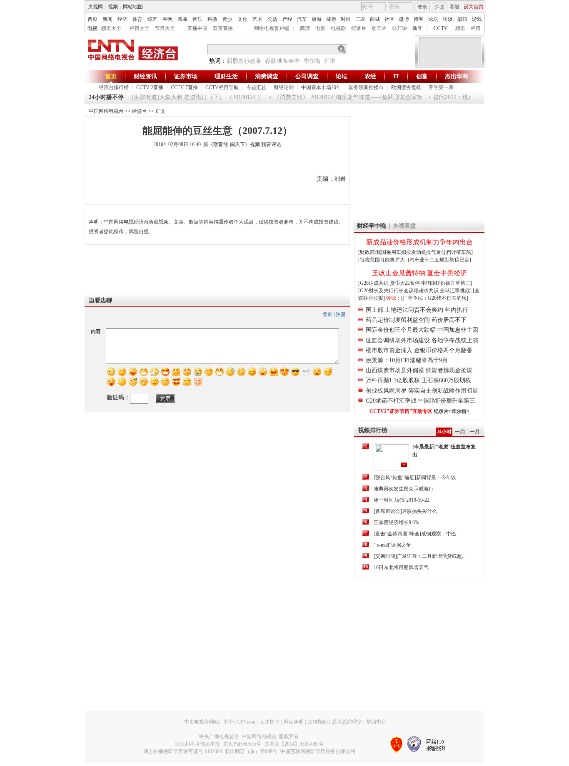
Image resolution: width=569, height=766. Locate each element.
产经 (287, 19)
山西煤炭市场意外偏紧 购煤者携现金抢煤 (419, 370)
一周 (460, 432)
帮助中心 (376, 722)
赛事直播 (223, 28)
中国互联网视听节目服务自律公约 (317, 751)
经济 (122, 19)
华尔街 (312, 61)
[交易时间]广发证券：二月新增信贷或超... (420, 556)
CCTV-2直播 (149, 87)
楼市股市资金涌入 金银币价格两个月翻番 (419, 350)
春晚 (167, 19)
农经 (370, 76)
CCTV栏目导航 (222, 87)
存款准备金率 (282, 61)
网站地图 (133, 7)
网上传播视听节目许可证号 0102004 (182, 751)
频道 (460, 28)
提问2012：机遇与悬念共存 (462, 97)
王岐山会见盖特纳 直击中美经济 (419, 272)
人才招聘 (270, 722)
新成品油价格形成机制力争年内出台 (419, 242)
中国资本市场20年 (321, 87)
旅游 (317, 19)
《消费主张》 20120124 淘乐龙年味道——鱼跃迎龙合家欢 (342, 97)
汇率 (330, 61)
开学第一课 (441, 87)
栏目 (476, 28)
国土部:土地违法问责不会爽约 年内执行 (417, 310)
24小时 (444, 432)
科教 (212, 19)
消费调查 (266, 76)
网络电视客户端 (271, 28)
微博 (404, 19)
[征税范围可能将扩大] (382, 260)
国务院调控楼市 (366, 87)
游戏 (477, 19)
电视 (92, 28)
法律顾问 (318, 722)
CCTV (440, 28)
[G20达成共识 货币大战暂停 (389, 283)
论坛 (433, 19)
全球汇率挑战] (456, 290)
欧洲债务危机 (406, 87)
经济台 (139, 111)
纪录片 (358, 28)
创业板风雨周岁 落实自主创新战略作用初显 (422, 391)
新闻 (107, 19)
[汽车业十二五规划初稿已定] (439, 260)
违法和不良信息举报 (197, 744)
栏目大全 (140, 28)
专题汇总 (256, 87)
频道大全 (111, 28)
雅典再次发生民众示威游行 (404, 489)
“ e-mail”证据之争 (392, 545)
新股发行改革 (244, 61)
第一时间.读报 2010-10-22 (401, 500)
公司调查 (307, 76)
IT (396, 76)
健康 (331, 19)
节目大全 (165, 28)
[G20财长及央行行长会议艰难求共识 (399, 290)
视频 (113, 7)
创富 (422, 76)
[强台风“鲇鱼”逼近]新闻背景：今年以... (417, 477)
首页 (92, 19)
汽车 (302, 19)
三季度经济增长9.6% (396, 522)
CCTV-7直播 (184, 87)
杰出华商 (456, 76)
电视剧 (338, 28)
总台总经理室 (347, 722)
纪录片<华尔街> (451, 411)
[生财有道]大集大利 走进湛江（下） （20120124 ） (191, 97)
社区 (389, 19)
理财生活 (226, 76)
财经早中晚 (371, 226)
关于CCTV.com (239, 722)
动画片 (379, 28)
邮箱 (462, 19)
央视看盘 (404, 226)
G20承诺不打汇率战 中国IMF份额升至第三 (420, 401)
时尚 (346, 19)
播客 (417, 28)
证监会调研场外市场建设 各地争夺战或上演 (422, 340)
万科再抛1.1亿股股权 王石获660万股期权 (418, 380)
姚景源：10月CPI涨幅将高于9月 (407, 360)
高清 (305, 28)
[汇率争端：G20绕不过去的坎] (434, 298)
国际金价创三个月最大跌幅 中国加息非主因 (422, 330)
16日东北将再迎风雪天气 (401, 567)
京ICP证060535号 (242, 744)
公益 (272, 19)
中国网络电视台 (106, 111)
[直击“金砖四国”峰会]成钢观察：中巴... (417, 534)
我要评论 (271, 144)
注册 (440, 7)
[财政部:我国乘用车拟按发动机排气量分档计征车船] (415, 252)
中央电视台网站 (201, 722)
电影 (320, 28)
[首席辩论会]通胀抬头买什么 (405, 511)
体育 (137, 19)
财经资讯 (145, 76)
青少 (227, 19)
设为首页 (474, 7)
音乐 (197, 19)
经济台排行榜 (114, 87)
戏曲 (182, 19)
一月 (475, 432)
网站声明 (294, 722)
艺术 (257, 19)
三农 (360, 19)
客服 (454, 7)
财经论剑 (284, 87)
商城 (375, 19)
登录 (422, 7)
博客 (419, 19)
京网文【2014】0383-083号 (294, 744)
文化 (242, 19)
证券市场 (185, 76)
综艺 (152, 19)
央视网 (95, 7)
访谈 (448, 19)
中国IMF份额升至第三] (446, 283)
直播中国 (197, 28)
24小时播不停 (106, 97)
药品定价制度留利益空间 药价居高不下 (416, 320)
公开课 (399, 28)
